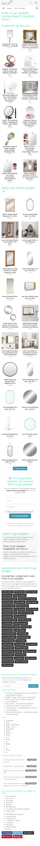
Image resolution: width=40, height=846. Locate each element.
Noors (8, 731)
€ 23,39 (10, 150)
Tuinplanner (10, 823)
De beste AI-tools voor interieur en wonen (19, 761)
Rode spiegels (7, 595)
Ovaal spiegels (19, 644)
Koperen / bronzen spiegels (27, 599)
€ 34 (30, 98)
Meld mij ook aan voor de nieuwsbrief (20, 512)
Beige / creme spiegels (26, 613)
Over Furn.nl (10, 798)
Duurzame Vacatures (13, 706)
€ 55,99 (30, 176)
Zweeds (8, 733)
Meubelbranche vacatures (15, 814)
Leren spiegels (7, 623)
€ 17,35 (30, 151)
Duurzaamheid (11, 816)
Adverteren (9, 825)
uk (6, 748)
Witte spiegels (19, 592)
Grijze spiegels (20, 641)
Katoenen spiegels (21, 662)
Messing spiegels (8, 662)
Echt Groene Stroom (13, 699)
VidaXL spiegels (7, 616)
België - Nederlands (12, 725)
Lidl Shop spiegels (8, 641)
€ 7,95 (10, 72)
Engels (8, 744)
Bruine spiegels (7, 602)
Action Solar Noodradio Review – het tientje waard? (19, 778)
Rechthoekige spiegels (9, 613)
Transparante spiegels (9, 620)
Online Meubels (11, 796)
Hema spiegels (7, 609)
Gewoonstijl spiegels (20, 623)
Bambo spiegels (32, 602)
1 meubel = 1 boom (13, 821)
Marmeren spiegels (8, 606)
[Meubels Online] (3, 8)
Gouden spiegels (20, 630)
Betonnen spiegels (23, 637)
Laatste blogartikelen (11, 755)
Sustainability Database (14, 712)
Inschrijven (33, 686)
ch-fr (7, 737)
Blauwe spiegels (31, 592)
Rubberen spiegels (19, 595)
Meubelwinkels (11, 807)
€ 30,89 (9, 98)
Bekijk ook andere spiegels (18, 188)
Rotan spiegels (26, 627)
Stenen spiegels (31, 644)
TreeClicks (9, 693)
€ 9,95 (30, 123)
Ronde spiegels (20, 655)
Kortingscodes (11, 818)
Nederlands (10, 721)
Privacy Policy (10, 811)
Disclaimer (9, 803)
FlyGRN (8, 697)
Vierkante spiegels (24, 620)
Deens (8, 750)
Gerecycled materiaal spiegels (12, 651)
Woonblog (9, 800)
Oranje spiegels (19, 609)
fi (6, 746)
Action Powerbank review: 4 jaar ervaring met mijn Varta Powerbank (19, 784)
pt (6, 742)
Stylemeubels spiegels (9, 599)
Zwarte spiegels (19, 602)
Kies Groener (10, 704)
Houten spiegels (8, 592)
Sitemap (9, 805)
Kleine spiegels (7, 630)
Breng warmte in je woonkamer (19, 766)
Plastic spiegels (22, 634)
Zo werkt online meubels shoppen (18, 809)
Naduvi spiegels (7, 644)
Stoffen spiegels (30, 658)
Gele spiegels (19, 658)
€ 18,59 (30, 72)
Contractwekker (11, 708)
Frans (8, 723)
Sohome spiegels (8, 655)
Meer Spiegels (21, 468)
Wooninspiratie (11, 827)
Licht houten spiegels (9, 637)
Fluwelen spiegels (22, 606)
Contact (8, 829)
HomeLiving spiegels (9, 634)
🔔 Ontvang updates (20, 516)
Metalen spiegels (8, 648)
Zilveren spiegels (32, 609)
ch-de (8, 735)
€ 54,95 (30, 47)
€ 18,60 (10, 177)
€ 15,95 (10, 123)
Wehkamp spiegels (21, 648)
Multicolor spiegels (29, 651)
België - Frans (10, 727)
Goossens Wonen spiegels (11, 627)
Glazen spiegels (7, 665)
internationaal (26, 706)
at (6, 752)
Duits (7, 740)
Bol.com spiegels (20, 616)
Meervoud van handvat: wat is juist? (19, 772)
